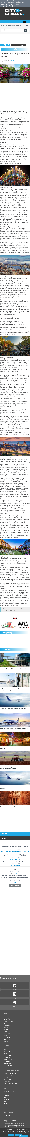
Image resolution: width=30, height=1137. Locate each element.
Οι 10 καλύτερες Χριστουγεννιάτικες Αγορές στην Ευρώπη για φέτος (14, 747)
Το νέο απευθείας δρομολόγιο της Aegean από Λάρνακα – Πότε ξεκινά (14, 787)
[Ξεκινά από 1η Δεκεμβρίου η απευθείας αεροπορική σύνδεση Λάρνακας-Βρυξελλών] (15, 700)
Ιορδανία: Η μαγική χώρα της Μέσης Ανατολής (11, 806)
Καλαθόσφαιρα (8, 1059)
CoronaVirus (7, 1017)
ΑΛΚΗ (5, 1053)
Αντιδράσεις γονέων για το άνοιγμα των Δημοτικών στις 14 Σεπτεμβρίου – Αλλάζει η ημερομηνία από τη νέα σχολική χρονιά (15, 877)
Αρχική (3, 45)
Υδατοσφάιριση (8, 1063)
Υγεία (5, 1093)
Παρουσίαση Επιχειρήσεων (11, 1083)
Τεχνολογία (7, 1105)
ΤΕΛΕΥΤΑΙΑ (5, 834)
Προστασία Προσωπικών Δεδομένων (14, 1123)
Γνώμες (10, 4)
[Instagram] (10, 6)
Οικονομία (7, 1025)
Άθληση (6, 1097)
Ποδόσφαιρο (18, 851)
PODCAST (6, 1041)
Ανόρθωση (12, 851)
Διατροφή (6, 1099)
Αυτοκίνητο (7, 1108)
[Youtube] (7, 6)
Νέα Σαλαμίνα (7, 1055)
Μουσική (14, 873)
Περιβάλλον (7, 1037)
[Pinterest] (13, 6)
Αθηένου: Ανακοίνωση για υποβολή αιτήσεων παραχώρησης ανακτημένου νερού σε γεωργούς (15, 767)
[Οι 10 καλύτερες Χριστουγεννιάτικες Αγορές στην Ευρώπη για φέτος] (15, 738)
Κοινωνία (6, 1029)
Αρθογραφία (4, 4)
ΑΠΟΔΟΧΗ (11, 1135)
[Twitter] (4, 6)
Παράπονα (3, 1)
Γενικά (11, 859)
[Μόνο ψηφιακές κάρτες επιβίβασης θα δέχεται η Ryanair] (15, 720)
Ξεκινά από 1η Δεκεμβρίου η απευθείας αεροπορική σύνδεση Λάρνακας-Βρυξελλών (13, 709)
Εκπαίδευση (15, 882)
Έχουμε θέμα (7, 1019)
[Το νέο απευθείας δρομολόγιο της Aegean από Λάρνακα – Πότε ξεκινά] (15, 778)
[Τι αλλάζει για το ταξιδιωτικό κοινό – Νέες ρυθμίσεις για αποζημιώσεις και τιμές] (15, 680)
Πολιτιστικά (7, 1035)
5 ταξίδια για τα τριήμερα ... (18, 45)
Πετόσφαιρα (7, 1061)
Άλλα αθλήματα (8, 1065)
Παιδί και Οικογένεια (9, 1091)
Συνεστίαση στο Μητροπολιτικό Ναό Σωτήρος (15, 862)
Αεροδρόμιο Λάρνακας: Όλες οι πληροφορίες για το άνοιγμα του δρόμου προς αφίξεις (14, 669)
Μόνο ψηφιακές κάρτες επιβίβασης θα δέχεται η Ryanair (14, 728)
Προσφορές (7, 1081)
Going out (13, 865)
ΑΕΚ (5, 1049)
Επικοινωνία (16, 4)
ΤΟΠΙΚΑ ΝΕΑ (25, 851)
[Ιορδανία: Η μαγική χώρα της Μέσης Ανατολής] (15, 798)
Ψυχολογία (7, 1095)
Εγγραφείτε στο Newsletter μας (15, 2)
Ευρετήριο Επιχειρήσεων (10, 1073)
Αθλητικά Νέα (4, 851)
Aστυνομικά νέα (8, 1027)
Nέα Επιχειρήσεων (9, 1075)
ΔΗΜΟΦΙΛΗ (6, 838)
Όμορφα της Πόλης (9, 1021)
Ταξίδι (8, 45)
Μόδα (5, 1103)
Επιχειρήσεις (7, 1033)
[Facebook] (2, 6)
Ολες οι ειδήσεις (15, 885)
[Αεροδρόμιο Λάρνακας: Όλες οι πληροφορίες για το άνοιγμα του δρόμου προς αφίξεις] (15, 660)
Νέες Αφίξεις (7, 1077)
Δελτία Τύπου (7, 1079)
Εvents (18, 865)
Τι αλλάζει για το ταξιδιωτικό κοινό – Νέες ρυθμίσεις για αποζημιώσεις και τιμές (14, 689)
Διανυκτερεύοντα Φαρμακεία (15, 1)
